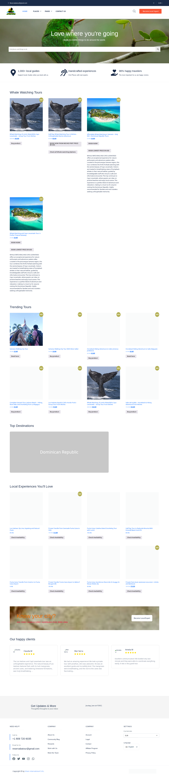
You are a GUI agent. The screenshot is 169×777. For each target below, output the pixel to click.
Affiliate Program (92, 748)
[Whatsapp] (33, 758)
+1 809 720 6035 (21, 738)
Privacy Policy (91, 753)
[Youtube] (23, 758)
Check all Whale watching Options (63, 152)
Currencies (128, 731)
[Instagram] (28, 758)
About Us (51, 735)
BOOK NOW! (93, 143)
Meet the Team (53, 753)
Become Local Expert (151, 11)
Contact (88, 744)
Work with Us (52, 748)
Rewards (51, 744)
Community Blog (54, 739)
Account (89, 735)
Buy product (15, 143)
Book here (15, 356)
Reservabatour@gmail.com (18, 3)
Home (24, 11)
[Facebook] (13, 758)
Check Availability (18, 537)
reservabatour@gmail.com (25, 748)
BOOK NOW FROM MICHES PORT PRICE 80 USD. (64, 144)
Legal (88, 739)
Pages (47, 11)
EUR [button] (159, 3)
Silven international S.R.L (34, 770)
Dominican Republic (59, 452)
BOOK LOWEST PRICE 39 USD (99, 151)
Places (36, 11)
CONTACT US (61, 11)
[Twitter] (18, 758)
